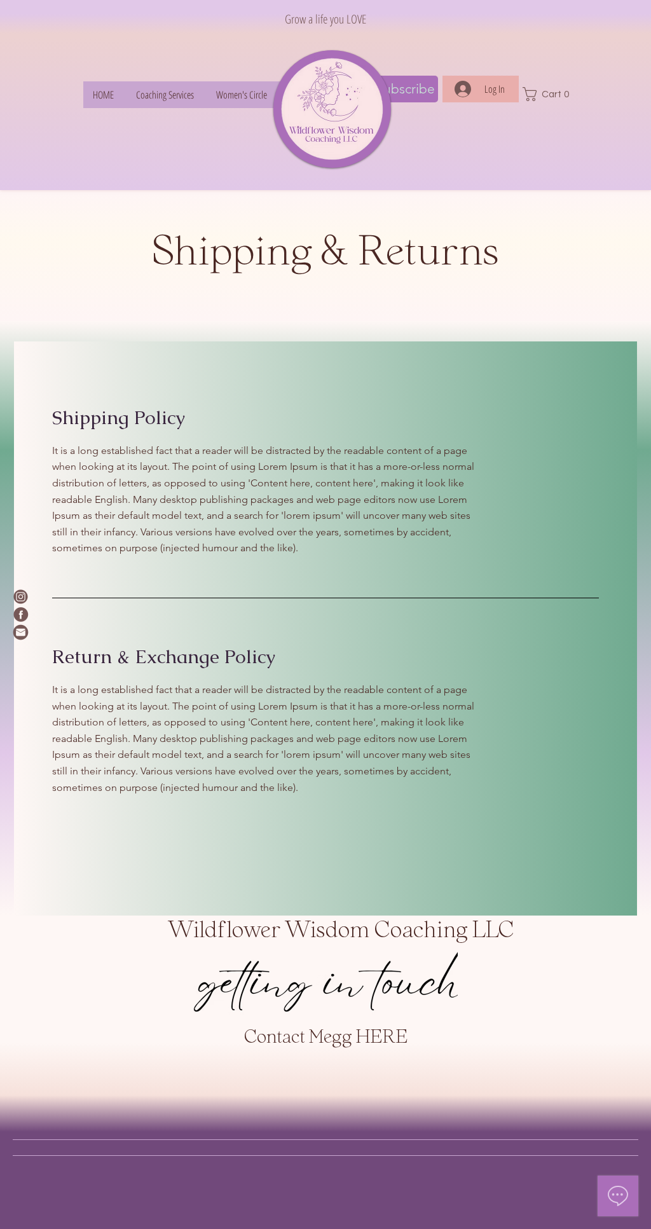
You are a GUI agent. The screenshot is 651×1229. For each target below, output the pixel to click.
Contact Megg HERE (326, 1038)
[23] (21, 597)
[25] (21, 632)
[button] (551, 94)
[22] (21, 614)
